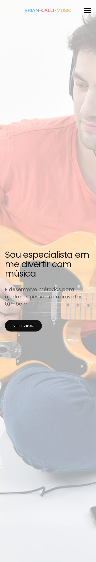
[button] (87, 10)
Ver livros (23, 325)
